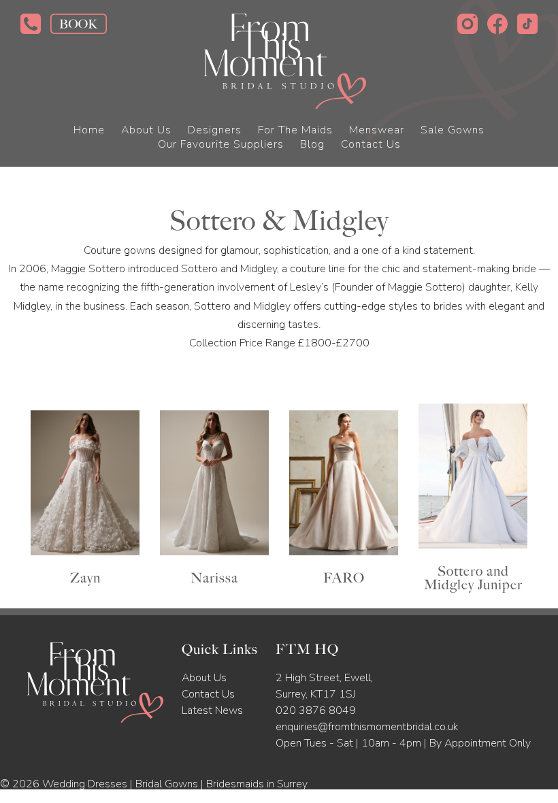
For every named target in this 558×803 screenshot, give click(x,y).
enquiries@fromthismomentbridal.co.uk (367, 726)
